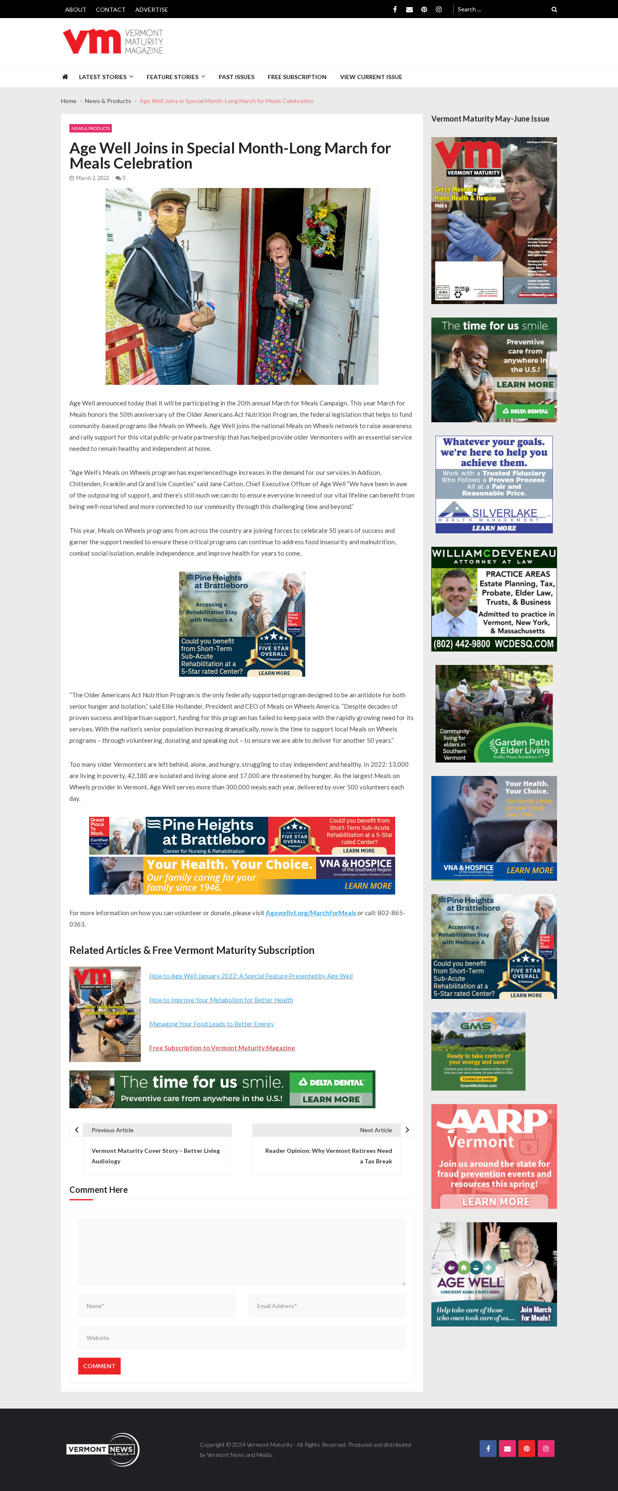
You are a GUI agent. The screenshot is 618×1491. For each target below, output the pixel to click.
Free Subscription (297, 76)
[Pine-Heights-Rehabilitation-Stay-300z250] (242, 624)
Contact (111, 9)
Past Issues (236, 76)
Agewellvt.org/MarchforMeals (311, 912)
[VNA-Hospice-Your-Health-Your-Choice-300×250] (494, 828)
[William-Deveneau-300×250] (494, 599)
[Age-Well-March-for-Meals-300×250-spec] (494, 1274)
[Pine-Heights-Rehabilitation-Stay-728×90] (242, 836)
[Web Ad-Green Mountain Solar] (478, 1051)
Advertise (151, 9)
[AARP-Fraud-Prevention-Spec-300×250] (494, 1156)
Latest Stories (103, 76)
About (76, 9)
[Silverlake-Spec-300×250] (494, 484)
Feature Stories (172, 76)
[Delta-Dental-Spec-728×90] (222, 1089)
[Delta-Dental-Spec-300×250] (494, 370)
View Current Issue (371, 76)
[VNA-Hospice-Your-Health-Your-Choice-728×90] (242, 876)
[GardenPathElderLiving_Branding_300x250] (494, 714)
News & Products (90, 128)
